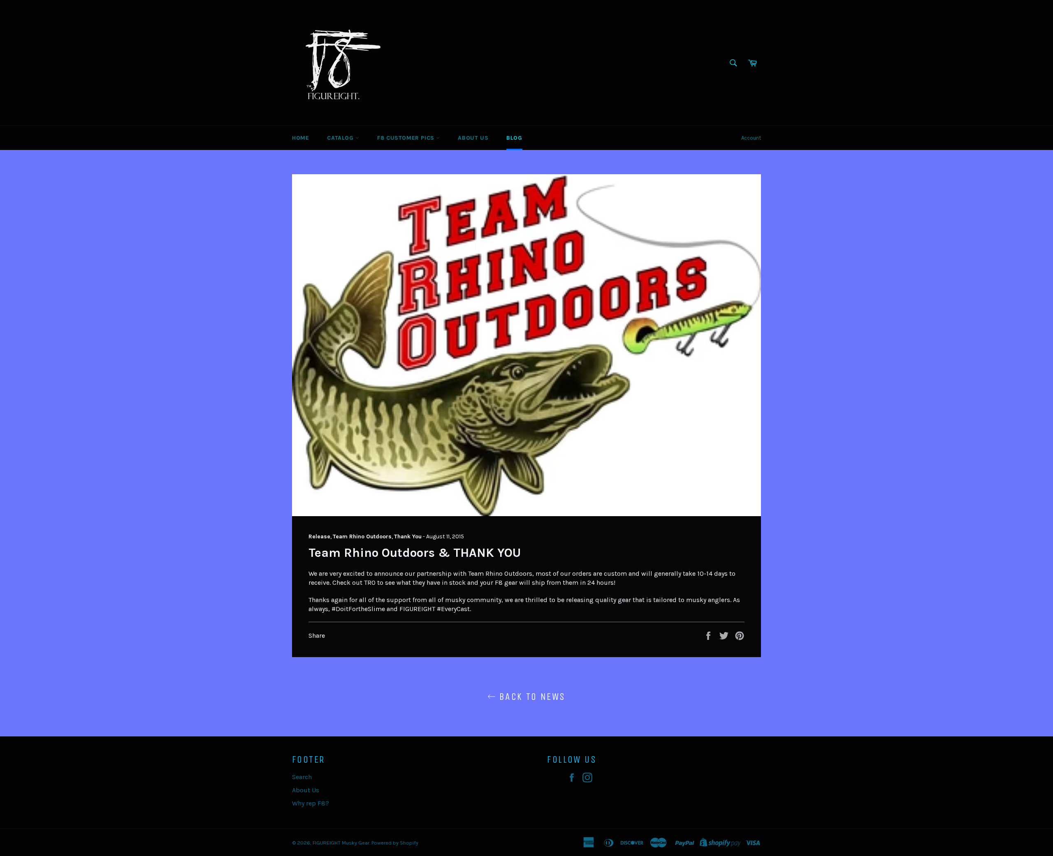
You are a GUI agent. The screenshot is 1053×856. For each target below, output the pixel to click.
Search (302, 777)
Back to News (530, 696)
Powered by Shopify (394, 843)
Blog (514, 137)
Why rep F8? (310, 803)
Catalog (341, 137)
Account (751, 138)
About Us (473, 137)
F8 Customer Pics (406, 137)
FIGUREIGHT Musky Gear (341, 843)
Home (300, 137)
